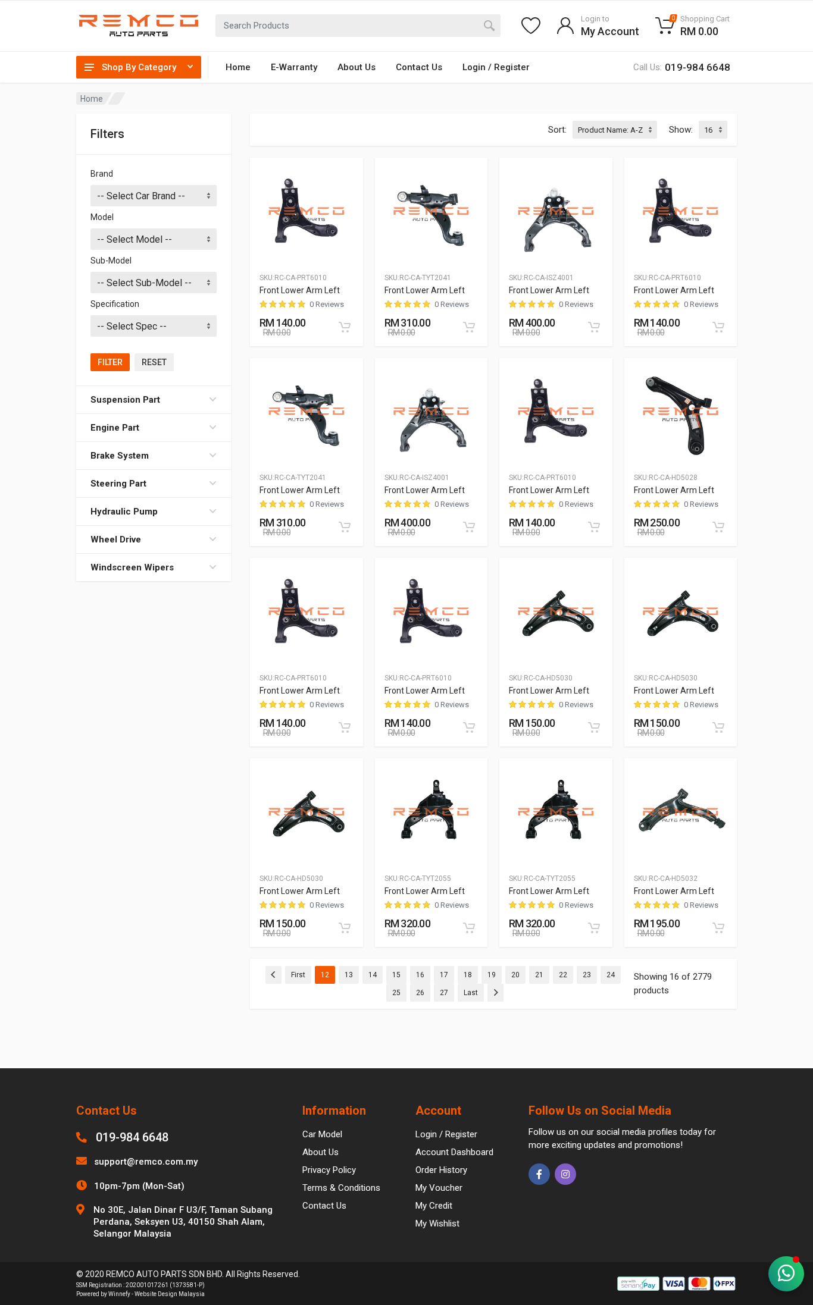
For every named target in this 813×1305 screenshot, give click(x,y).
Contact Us (419, 67)
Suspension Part (125, 399)
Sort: (557, 129)
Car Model (322, 1134)
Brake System (119, 455)
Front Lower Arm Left (299, 290)
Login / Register (496, 67)
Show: (681, 129)
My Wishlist (437, 1223)
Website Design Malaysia (170, 1294)
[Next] (495, 993)
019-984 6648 (132, 1137)
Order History (441, 1170)
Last (471, 993)
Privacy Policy (329, 1170)
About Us (356, 67)
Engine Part (114, 427)
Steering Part (118, 483)
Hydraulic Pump (124, 511)
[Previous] (273, 975)
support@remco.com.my (146, 1161)
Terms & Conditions (341, 1187)
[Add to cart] (344, 327)
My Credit (433, 1205)
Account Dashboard (454, 1152)
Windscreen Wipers (132, 567)
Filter (110, 362)
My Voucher (438, 1187)
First (298, 975)
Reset (154, 362)
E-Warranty (294, 67)
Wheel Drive (115, 539)
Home (238, 67)
